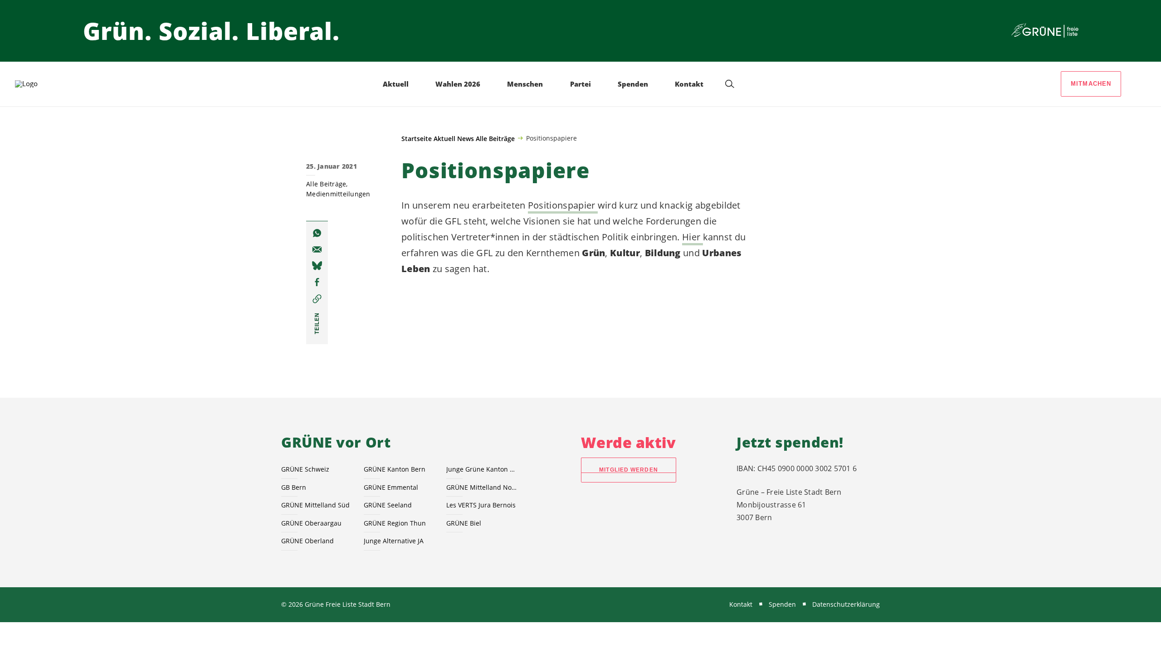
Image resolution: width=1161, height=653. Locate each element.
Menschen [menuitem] (525, 83)
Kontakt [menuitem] (689, 83)
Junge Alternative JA (394, 540)
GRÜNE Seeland (388, 505)
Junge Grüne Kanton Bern (482, 469)
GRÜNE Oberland (307, 540)
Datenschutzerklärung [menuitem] (846, 604)
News (465, 138)
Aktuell (444, 138)
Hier (692, 237)
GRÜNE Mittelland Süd (315, 505)
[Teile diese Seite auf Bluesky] (317, 266)
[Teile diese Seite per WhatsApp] (317, 233)
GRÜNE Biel (463, 523)
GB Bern (293, 487)
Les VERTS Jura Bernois (481, 505)
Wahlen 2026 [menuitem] (457, 83)
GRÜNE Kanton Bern (394, 469)
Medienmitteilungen (338, 194)
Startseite (416, 138)
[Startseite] (1044, 31)
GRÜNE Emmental (391, 487)
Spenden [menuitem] (633, 83)
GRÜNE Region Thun (395, 523)
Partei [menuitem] (580, 83)
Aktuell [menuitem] (396, 83)
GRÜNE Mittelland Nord (482, 487)
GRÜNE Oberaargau (311, 523)
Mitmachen (1091, 83)
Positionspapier (563, 205)
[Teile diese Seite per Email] (317, 249)
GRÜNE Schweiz (305, 469)
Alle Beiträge (495, 138)
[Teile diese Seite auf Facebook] (317, 282)
